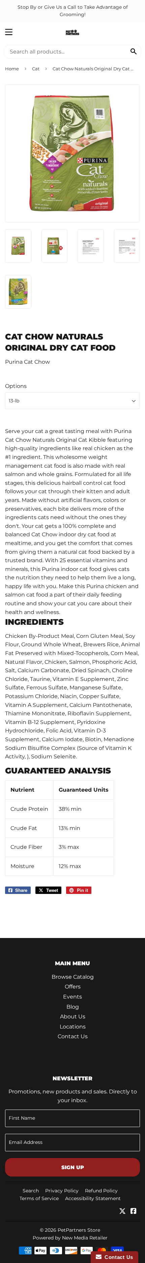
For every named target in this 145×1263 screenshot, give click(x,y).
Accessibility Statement (93, 1198)
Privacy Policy (62, 1190)
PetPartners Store (79, 1230)
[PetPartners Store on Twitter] (122, 1211)
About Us (72, 1016)
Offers (73, 986)
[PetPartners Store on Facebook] (133, 1211)
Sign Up (72, 1167)
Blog (72, 1007)
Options (16, 386)
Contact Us (73, 1036)
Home (12, 68)
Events (72, 997)
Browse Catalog (73, 977)
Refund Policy (101, 1190)
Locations (73, 1026)
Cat (35, 68)
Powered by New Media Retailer (70, 1237)
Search (31, 1190)
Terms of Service (39, 1198)
